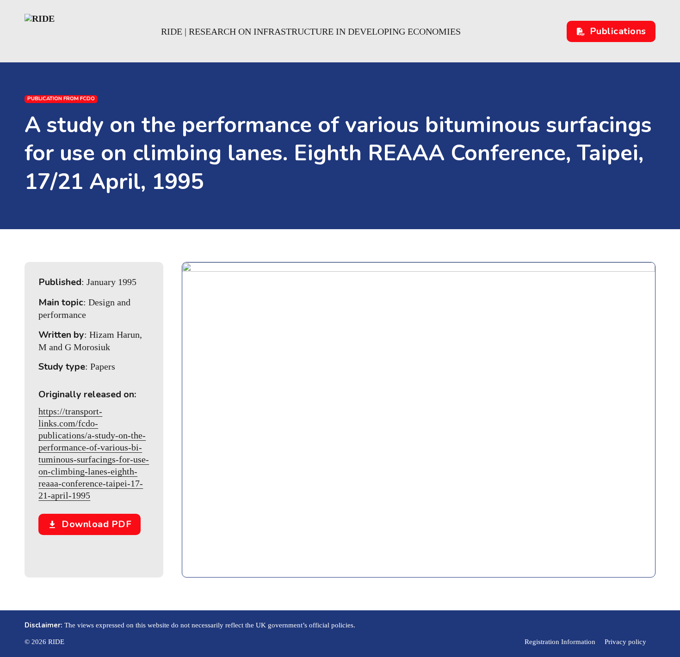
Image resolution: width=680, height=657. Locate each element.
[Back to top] (647, 629)
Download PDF (96, 524)
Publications (618, 31)
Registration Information (560, 641)
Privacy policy (625, 641)
